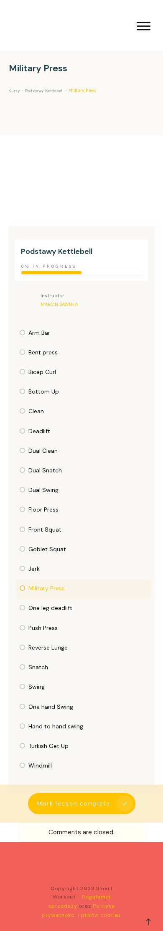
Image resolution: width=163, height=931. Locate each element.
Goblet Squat (47, 549)
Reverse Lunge (48, 647)
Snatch (38, 667)
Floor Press (43, 509)
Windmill (40, 765)
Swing (36, 686)
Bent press (43, 352)
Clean (36, 411)
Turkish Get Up (48, 746)
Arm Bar (39, 332)
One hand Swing (50, 706)
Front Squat (44, 529)
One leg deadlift (50, 608)
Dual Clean (43, 450)
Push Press (43, 628)
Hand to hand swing (55, 726)
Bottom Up (43, 391)
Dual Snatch (45, 470)
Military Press (46, 588)
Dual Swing (43, 490)
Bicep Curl (42, 372)
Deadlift (39, 431)
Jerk (34, 568)
